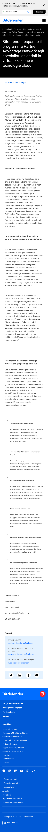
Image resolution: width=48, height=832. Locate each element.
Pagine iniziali (8, 29)
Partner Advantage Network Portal (15, 740)
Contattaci (6, 795)
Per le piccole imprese (12, 708)
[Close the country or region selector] (44, 5)
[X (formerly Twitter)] (9, 770)
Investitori (6, 755)
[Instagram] (27, 770)
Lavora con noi (8, 759)
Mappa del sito (8, 787)
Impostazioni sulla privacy (12, 799)
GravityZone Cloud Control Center (15, 733)
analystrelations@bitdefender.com (21, 654)
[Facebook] (3, 770)
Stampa (18, 29)
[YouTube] (21, 770)
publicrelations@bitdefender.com (21, 643)
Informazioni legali (9, 779)
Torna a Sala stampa (16, 82)
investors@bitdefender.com (18, 663)
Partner (5, 716)
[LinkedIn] (15, 770)
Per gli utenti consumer (12, 703)
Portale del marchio (9, 744)
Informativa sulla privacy (11, 783)
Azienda (5, 791)
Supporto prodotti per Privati (13, 748)
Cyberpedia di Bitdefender (12, 737)
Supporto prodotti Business (12, 751)
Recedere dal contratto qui (12, 803)
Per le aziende (8, 712)
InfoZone (5, 762)
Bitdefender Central (9, 729)
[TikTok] (33, 770)
